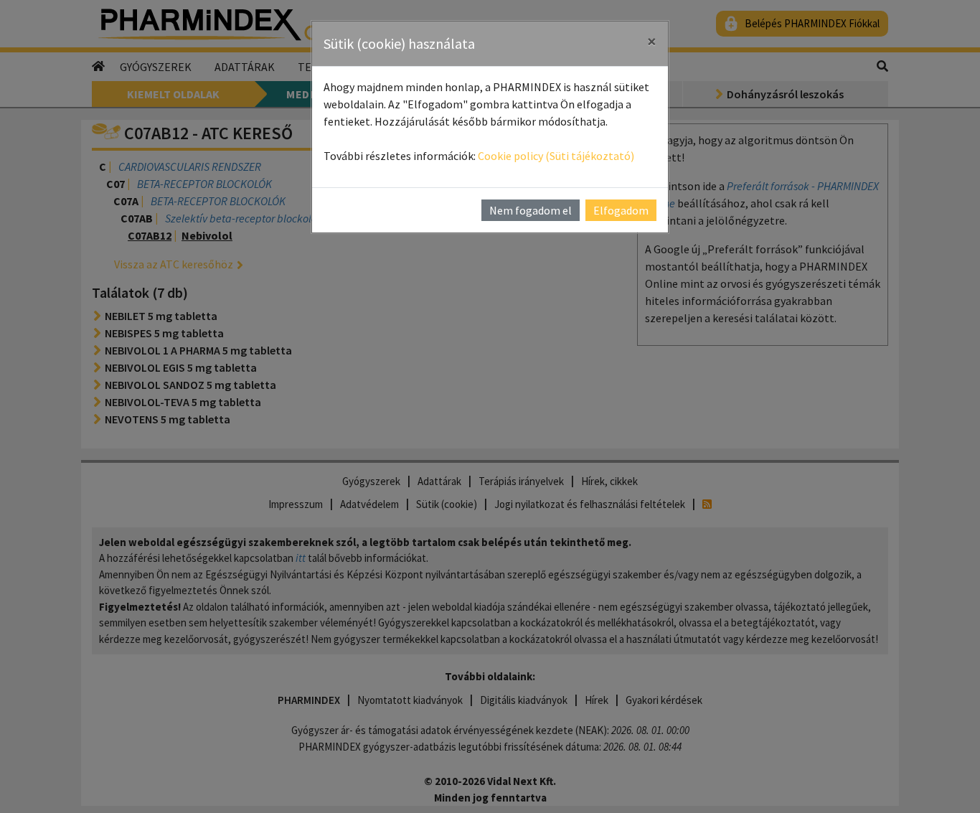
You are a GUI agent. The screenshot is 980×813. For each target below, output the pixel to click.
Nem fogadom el (530, 210)
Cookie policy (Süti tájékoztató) (556, 156)
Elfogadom (621, 210)
